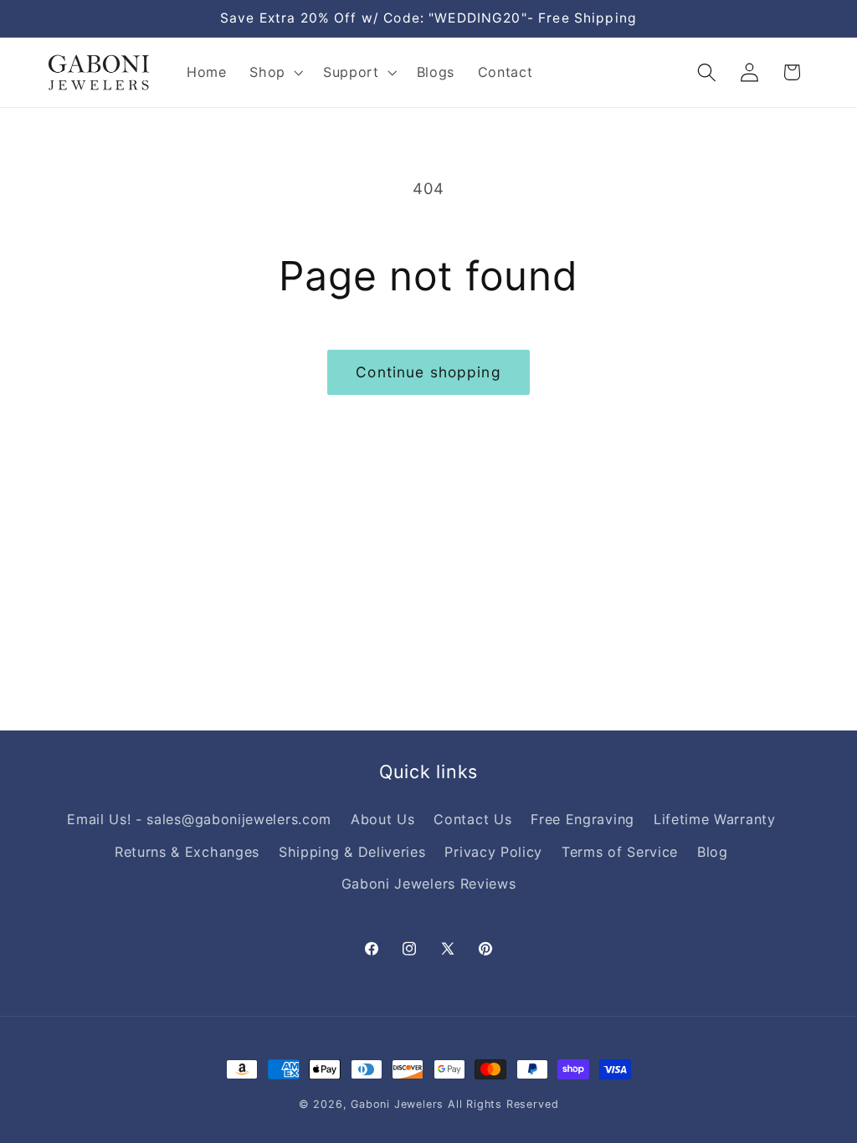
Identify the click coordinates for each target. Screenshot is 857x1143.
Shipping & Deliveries (352, 851)
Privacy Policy (493, 851)
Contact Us (472, 819)
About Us (383, 819)
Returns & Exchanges (187, 851)
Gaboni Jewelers (397, 1104)
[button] (274, 73)
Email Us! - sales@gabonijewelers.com (199, 819)
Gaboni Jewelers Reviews (428, 883)
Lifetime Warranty (715, 819)
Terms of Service (620, 851)
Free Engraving (582, 819)
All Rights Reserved (503, 1104)
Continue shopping (428, 372)
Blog (712, 851)
